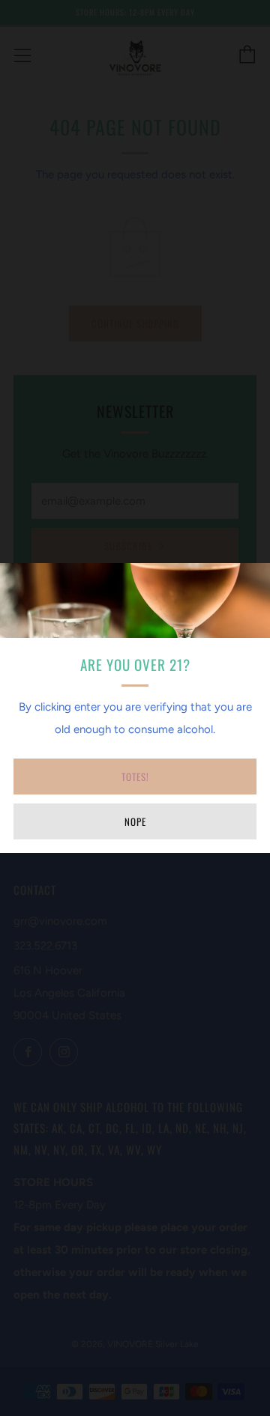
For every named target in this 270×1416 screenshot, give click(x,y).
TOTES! (135, 776)
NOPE (135, 821)
